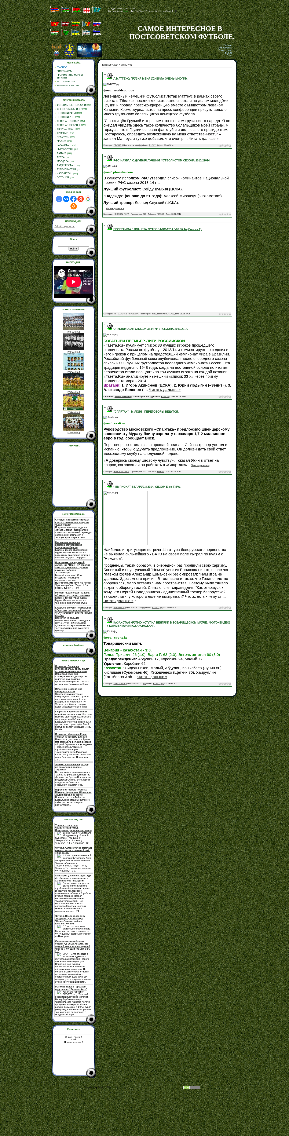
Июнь (124, 64)
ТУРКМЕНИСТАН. (66, 169)
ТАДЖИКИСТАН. (66, 165)
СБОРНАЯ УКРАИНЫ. (69, 125)
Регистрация (225, 50)
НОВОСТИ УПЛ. (66, 117)
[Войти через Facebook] (73, 199)
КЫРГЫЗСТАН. (65, 149)
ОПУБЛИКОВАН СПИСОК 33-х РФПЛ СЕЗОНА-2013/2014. (150, 328)
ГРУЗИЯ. (62, 141)
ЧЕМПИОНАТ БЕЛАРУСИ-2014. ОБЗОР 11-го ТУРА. (147, 486)
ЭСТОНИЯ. (63, 177)
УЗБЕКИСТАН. (65, 173)
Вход (229, 55)
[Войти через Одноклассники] (73, 206)
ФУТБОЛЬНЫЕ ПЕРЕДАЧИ (71, 105)
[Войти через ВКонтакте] (66, 199)
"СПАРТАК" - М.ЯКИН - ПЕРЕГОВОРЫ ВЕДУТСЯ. (146, 411)
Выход (228, 52)
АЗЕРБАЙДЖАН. (66, 129)
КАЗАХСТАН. (64, 145)
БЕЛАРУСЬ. (63, 137)
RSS (175, 11)
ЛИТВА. (61, 157)
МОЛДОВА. (63, 161)
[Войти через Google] (88, 199)
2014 (115, 64)
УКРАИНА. (73, 332)
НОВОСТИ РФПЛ (66, 113)
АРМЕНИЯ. (63, 133)
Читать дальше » (204, 138)
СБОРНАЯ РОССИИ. (68, 121)
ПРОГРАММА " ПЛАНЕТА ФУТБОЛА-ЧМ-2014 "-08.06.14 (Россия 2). (157, 229)
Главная (227, 45)
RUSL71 (153, 145)
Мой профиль (224, 47)
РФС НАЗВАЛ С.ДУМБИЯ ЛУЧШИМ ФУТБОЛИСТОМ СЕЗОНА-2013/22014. (162, 160)
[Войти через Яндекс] (80, 199)
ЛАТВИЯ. (62, 153)
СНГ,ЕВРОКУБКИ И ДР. (69, 109)
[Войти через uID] (59, 199)
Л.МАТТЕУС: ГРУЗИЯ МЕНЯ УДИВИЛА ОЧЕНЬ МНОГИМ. (150, 78)
